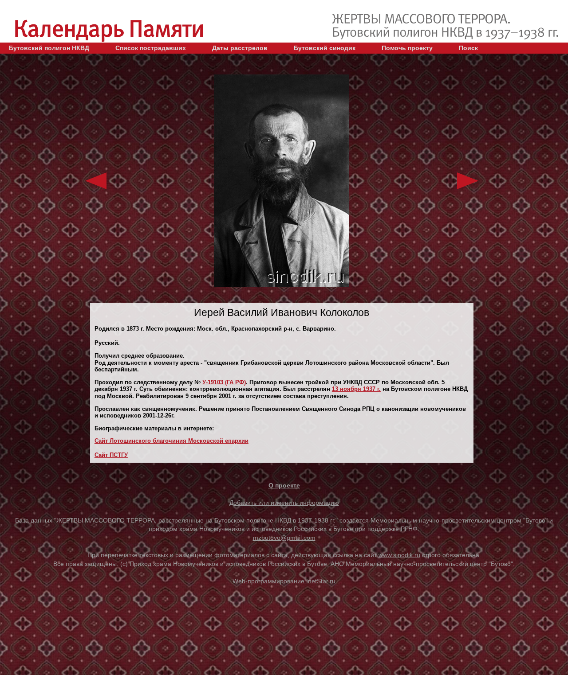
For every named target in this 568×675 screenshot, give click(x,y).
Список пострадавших (150, 47)
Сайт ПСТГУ (111, 455)
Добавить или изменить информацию (284, 502)
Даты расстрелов (240, 47)
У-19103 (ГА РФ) (224, 382)
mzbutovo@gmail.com (284, 537)
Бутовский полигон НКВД (49, 47)
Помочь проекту (407, 47)
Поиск (468, 47)
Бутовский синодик (324, 47)
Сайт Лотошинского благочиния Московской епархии (171, 440)
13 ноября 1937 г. (356, 389)
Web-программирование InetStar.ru (284, 581)
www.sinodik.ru (399, 554)
